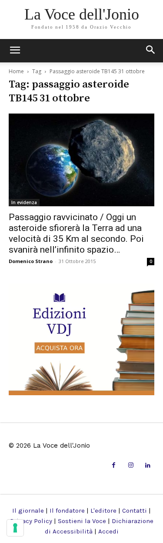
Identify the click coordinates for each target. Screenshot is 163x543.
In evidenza (24, 202)
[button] (151, 50)
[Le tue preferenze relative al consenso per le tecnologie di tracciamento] (15, 528)
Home (16, 71)
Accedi (108, 531)
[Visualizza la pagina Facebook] (113, 465)
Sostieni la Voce (82, 521)
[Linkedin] (148, 465)
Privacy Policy (31, 521)
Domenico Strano (31, 261)
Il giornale (28, 510)
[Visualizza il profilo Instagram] (130, 465)
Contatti (134, 510)
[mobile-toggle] (15, 50)
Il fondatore (67, 510)
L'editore (103, 510)
